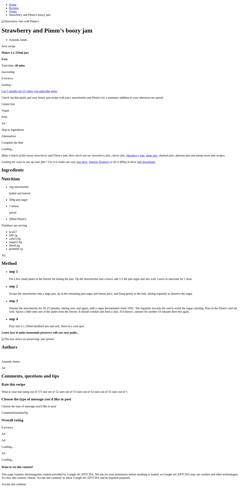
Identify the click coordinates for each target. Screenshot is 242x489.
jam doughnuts (146, 162)
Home (12, 4)
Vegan (13, 11)
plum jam (151, 155)
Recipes (14, 8)
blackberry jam (135, 155)
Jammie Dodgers (99, 162)
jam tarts (82, 162)
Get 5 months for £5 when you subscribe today (29, 91)
